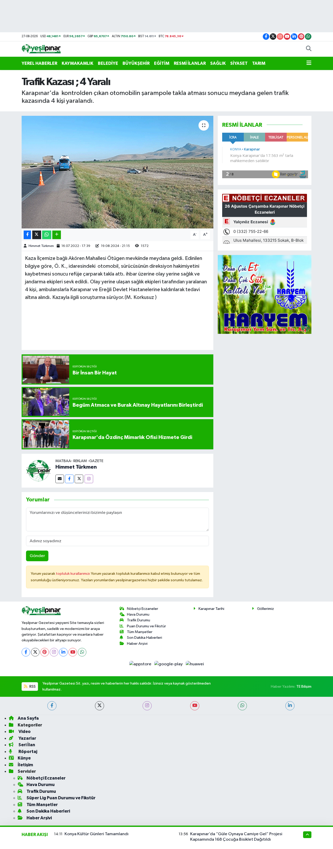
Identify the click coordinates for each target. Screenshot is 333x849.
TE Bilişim (303, 686)
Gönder (37, 556)
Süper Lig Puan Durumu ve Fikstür (61, 798)
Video (24, 731)
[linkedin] (289, 705)
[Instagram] (89, 479)
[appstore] (140, 664)
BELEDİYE (108, 63)
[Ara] (308, 49)
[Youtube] (72, 652)
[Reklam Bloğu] (264, 294)
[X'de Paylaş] (36, 235)
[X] (35, 652)
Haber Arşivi (137, 644)
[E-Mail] (59, 479)
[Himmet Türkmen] (38, 470)
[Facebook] (69, 479)
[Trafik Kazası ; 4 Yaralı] (117, 172)
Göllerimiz (265, 609)
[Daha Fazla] (56, 235)
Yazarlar (27, 738)
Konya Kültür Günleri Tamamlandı (97, 834)
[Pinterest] (44, 652)
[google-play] (169, 664)
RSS (32, 686)
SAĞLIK (218, 63)
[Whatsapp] (82, 652)
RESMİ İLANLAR (190, 63)
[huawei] (194, 664)
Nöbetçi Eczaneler (142, 609)
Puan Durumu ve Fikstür (146, 626)
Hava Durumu (138, 614)
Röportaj (27, 751)
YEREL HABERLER (39, 63)
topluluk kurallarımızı (73, 574)
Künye (24, 758)
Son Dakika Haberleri (144, 638)
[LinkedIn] (63, 652)
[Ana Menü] (308, 63)
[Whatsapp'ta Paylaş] (46, 235)
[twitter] (99, 705)
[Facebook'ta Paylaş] (27, 235)
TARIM (258, 63)
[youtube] (194, 705)
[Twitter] (79, 479)
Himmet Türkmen (41, 246)
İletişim (25, 765)
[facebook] (51, 705)
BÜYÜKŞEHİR (136, 63)
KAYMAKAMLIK (77, 63)
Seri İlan (26, 745)
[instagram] (147, 705)
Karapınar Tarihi (211, 609)
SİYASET (239, 63)
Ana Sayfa (28, 718)
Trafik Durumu (138, 620)
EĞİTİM (161, 63)
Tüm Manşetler (139, 632)
